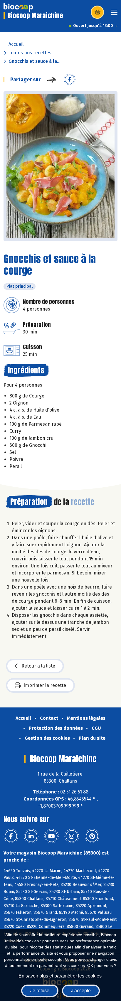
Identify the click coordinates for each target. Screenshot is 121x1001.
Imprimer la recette (44, 685)
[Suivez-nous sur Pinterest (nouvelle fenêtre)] (92, 836)
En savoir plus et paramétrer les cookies (60, 975)
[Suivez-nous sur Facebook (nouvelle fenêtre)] (11, 836)
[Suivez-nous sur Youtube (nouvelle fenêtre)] (51, 836)
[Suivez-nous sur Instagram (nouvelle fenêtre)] (71, 836)
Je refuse (39, 990)
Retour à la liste (38, 666)
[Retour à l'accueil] (18, 7)
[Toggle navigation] (114, 14)
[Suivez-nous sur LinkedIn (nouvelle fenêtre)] (31, 836)
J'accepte (81, 990)
